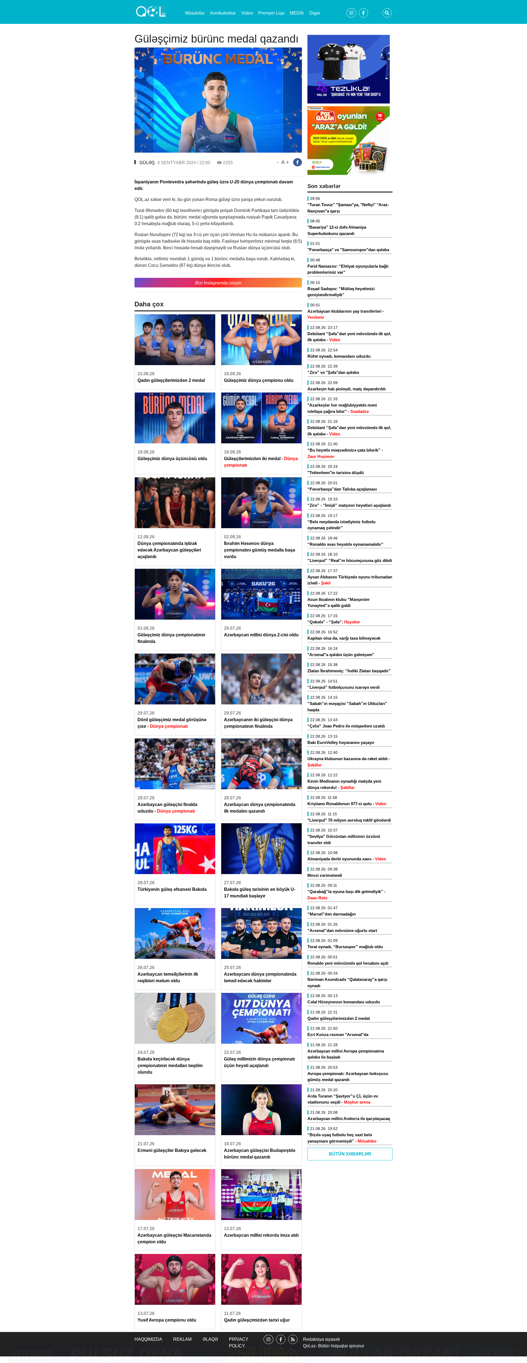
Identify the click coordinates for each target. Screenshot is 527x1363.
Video (247, 13)
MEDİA (297, 13)
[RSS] (293, 1344)
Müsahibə (194, 13)
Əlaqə (210, 1339)
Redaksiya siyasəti (321, 1339)
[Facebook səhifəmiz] (280, 1344)
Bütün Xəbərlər (350, 1154)
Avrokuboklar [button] (223, 13)
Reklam (182, 1339)
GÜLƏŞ (147, 162)
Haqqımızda (148, 1339)
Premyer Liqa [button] (271, 13)
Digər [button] (314, 13)
